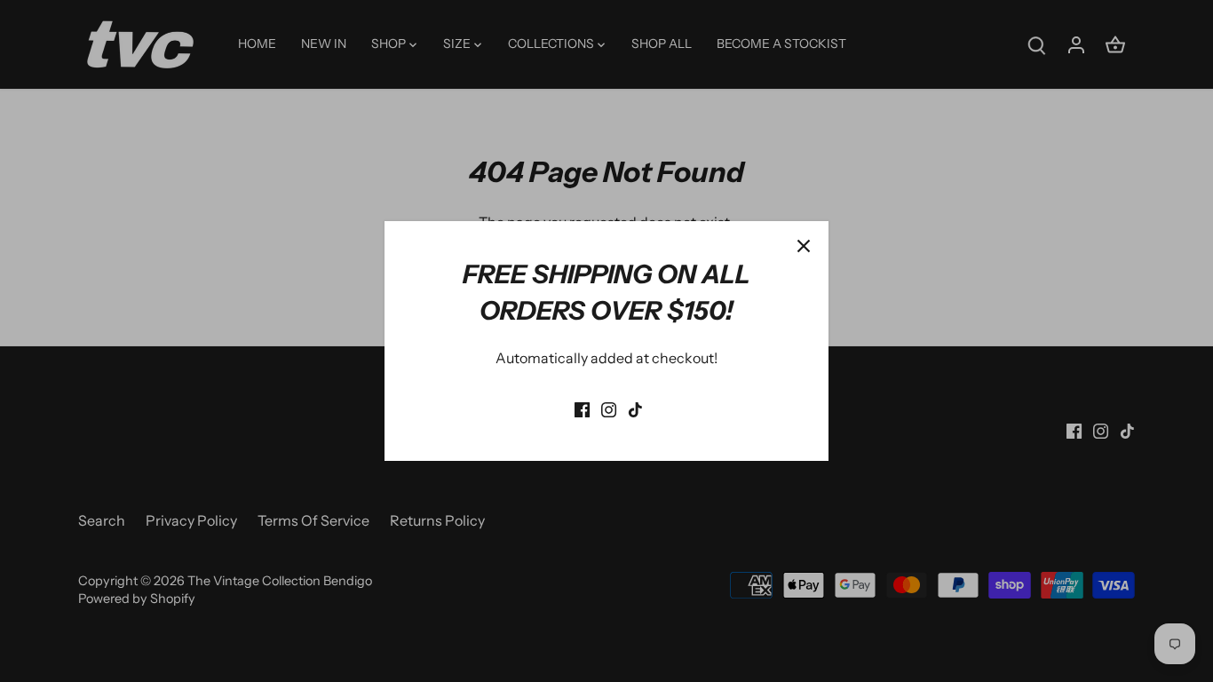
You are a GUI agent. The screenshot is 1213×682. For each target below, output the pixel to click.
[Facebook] (582, 407)
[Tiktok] (635, 407)
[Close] (803, 246)
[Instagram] (608, 407)
